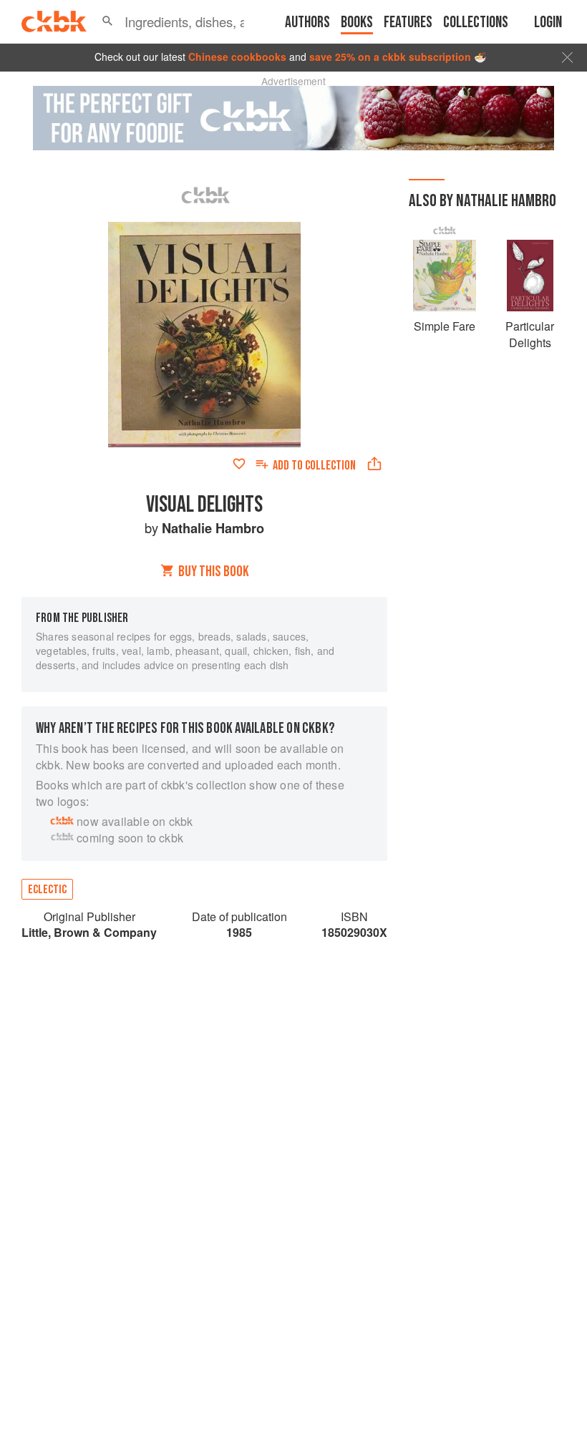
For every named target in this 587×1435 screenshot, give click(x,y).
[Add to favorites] (239, 464)
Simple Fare (444, 326)
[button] (107, 21)
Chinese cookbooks (237, 56)
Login (548, 22)
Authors (307, 22)
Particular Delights (529, 334)
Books (357, 22)
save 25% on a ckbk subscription (390, 56)
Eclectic (47, 889)
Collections (475, 22)
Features (408, 22)
